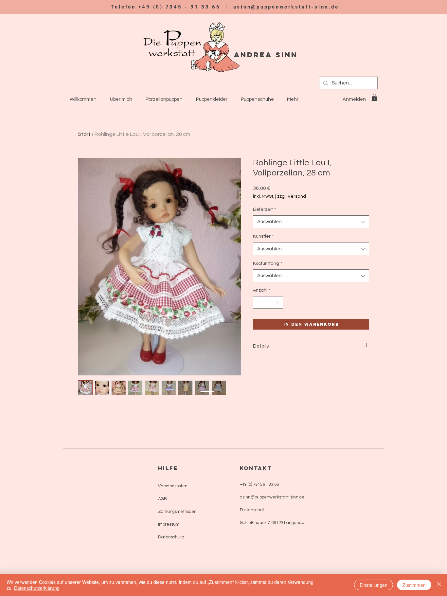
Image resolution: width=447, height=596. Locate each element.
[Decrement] (258, 302)
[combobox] (311, 221)
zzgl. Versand (291, 196)
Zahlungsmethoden (177, 511)
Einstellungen (373, 585)
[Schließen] (439, 585)
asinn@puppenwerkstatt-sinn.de (286, 7)
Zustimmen (414, 585)
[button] (374, 97)
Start (84, 134)
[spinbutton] (268, 302)
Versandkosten (173, 486)
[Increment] (278, 302)
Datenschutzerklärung (37, 588)
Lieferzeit (264, 209)
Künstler (263, 236)
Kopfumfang (267, 263)
